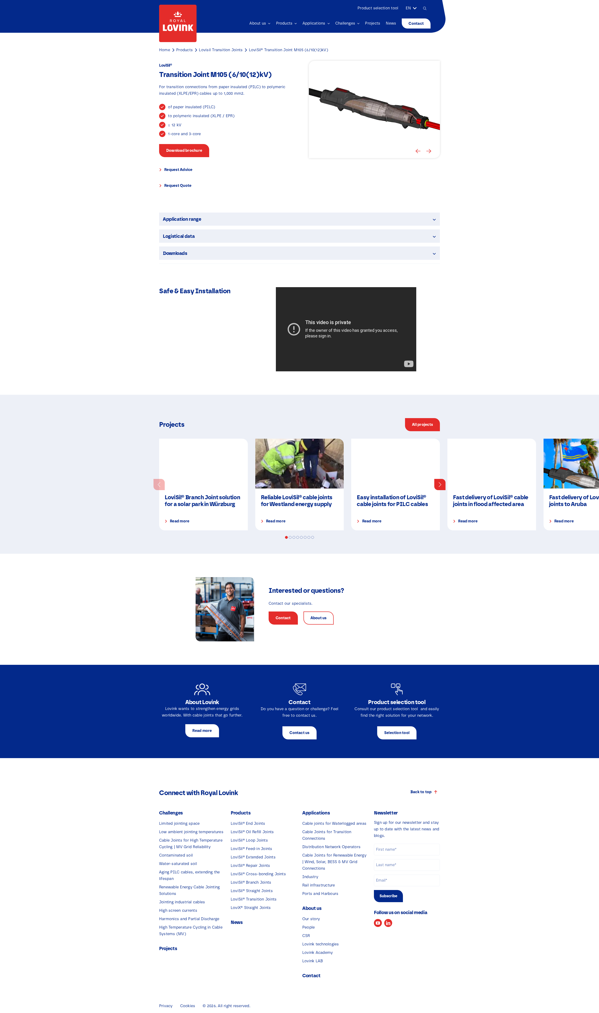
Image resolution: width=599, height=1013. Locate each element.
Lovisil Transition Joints (221, 50)
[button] (418, 151)
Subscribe (388, 896)
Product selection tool (378, 8)
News (237, 922)
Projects (168, 948)
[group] (203, 484)
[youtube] (378, 923)
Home (164, 50)
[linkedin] (388, 923)
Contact (311, 975)
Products (184, 50)
